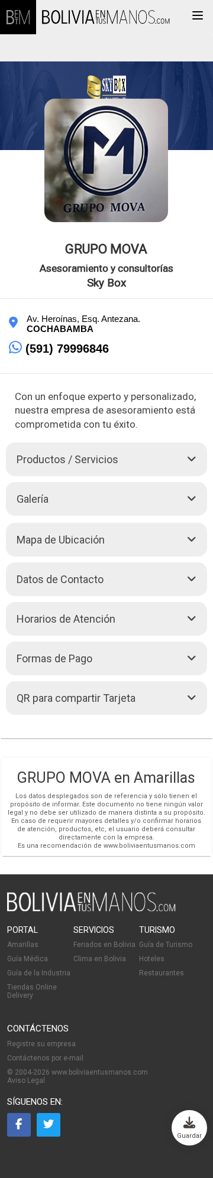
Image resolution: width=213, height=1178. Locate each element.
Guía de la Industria (38, 973)
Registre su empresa (41, 1044)
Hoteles (151, 959)
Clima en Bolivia (99, 959)
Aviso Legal (26, 1080)
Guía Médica (27, 959)
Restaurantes (161, 973)
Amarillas (22, 945)
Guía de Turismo (165, 945)
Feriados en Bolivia (104, 945)
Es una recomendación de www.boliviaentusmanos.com (106, 846)
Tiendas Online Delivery (32, 991)
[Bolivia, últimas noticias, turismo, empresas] (91, 909)
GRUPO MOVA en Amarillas (106, 777)
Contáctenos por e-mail (45, 1058)
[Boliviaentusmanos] (18, 17)
